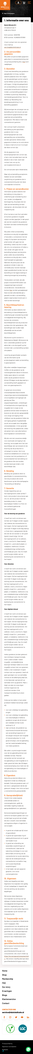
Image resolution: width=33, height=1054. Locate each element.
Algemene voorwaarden (9, 1046)
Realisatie (5, 1049)
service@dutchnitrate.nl (12, 47)
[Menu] (29, 2)
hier (24, 62)
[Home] (5, 5)
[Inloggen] (18, 2)
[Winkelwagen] (24, 2)
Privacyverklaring (7, 1043)
